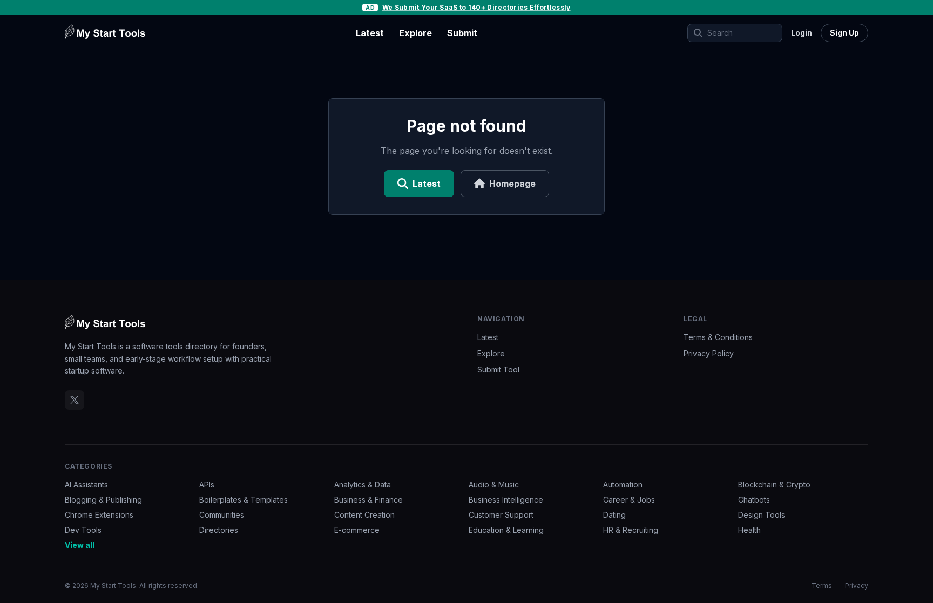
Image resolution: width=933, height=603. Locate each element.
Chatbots (754, 499)
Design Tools (761, 514)
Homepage (512, 183)
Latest (370, 33)
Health (749, 529)
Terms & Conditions (718, 337)
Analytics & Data (362, 484)
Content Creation (364, 514)
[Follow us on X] (74, 400)
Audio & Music (494, 484)
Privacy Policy (709, 353)
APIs (206, 484)
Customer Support (501, 514)
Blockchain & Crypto (774, 484)
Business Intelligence (506, 499)
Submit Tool (498, 369)
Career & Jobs (629, 499)
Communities (221, 514)
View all (79, 545)
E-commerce (357, 529)
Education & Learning (506, 529)
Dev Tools (83, 529)
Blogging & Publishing (103, 499)
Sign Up (844, 32)
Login (801, 32)
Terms (822, 585)
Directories (218, 529)
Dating (614, 514)
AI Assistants (86, 484)
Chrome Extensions (99, 514)
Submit (462, 33)
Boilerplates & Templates (243, 499)
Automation (623, 484)
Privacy (856, 585)
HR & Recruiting (630, 529)
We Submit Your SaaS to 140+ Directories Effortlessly (476, 7)
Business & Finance (368, 499)
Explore (415, 33)
